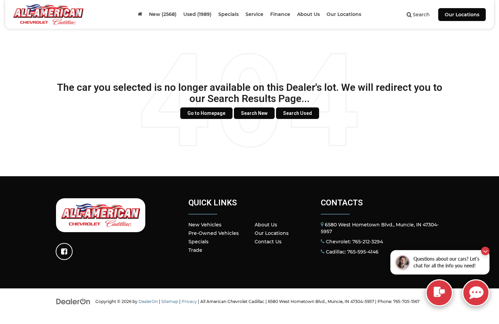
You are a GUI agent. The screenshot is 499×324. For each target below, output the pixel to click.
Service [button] (254, 14)
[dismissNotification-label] (485, 251)
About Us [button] (308, 14)
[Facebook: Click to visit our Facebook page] (64, 251)
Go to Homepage (206, 113)
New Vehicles (204, 225)
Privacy (189, 301)
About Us (266, 225)
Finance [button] (280, 14)
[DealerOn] (73, 301)
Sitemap (169, 301)
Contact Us (268, 242)
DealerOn (148, 301)
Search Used (297, 113)
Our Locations (462, 15)
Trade (195, 250)
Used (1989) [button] (197, 14)
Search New (254, 113)
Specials (198, 242)
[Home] (140, 14)
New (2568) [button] (163, 14)
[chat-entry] (439, 292)
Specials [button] (228, 14)
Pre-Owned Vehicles (213, 233)
